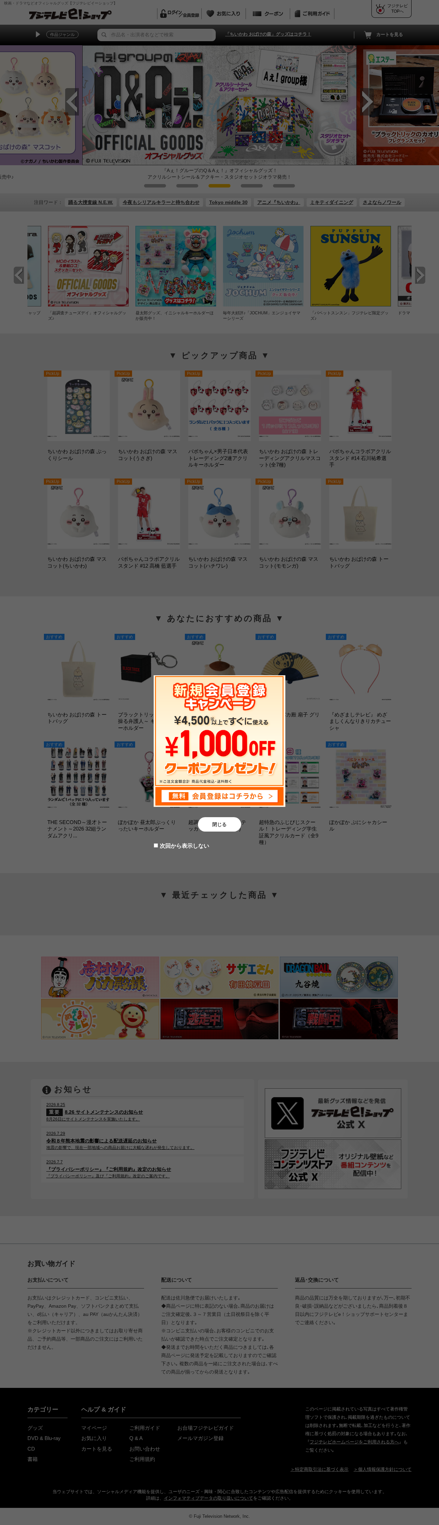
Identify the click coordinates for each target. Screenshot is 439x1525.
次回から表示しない (184, 846)
